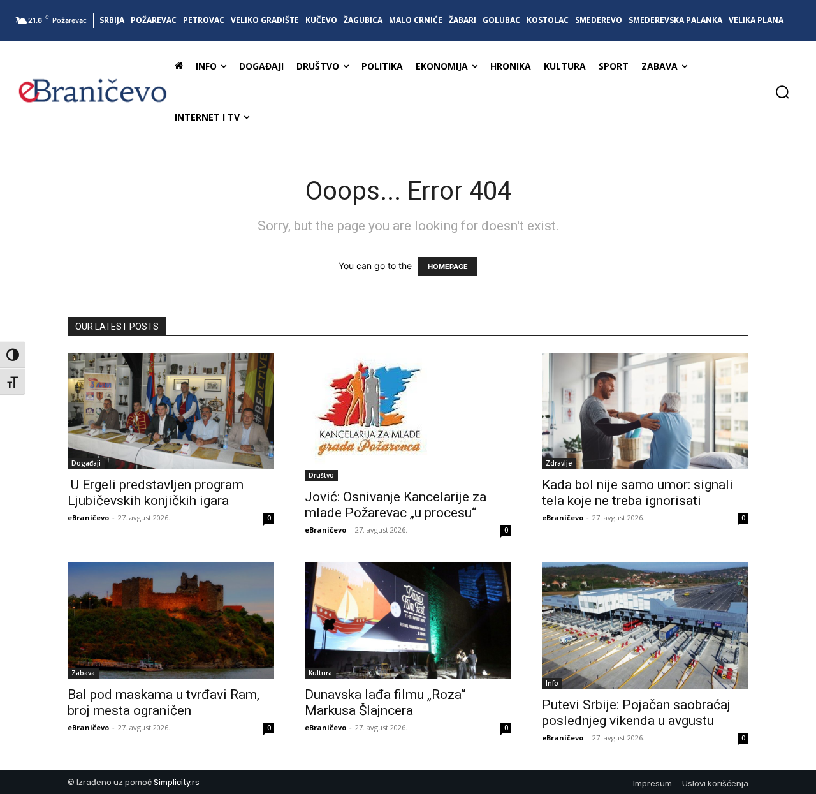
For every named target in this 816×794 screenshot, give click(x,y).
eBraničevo (88, 517)
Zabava (83, 672)
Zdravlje (559, 463)
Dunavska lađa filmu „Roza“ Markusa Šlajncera (385, 702)
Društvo (321, 475)
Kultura (320, 672)
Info (552, 683)
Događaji (86, 463)
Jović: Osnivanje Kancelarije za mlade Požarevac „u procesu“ (395, 504)
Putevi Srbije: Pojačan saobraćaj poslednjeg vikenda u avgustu (636, 712)
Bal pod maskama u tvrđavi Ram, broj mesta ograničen (163, 702)
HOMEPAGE (448, 266)
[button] (782, 91)
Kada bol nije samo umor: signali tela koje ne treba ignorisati (637, 492)
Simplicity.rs (177, 782)
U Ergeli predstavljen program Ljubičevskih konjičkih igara (156, 492)
